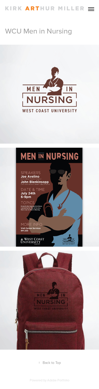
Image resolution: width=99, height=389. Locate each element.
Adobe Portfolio (58, 380)
